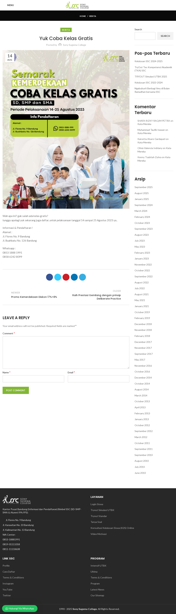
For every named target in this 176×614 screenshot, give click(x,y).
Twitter (7, 595)
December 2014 (143, 377)
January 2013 (142, 419)
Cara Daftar (9, 571)
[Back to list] (66, 294)
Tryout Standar (99, 516)
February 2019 (142, 318)
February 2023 (142, 252)
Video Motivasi (99, 533)
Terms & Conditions (13, 577)
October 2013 (142, 401)
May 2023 (140, 246)
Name (6, 372)
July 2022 (140, 288)
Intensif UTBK (98, 565)
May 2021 (140, 300)
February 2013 (142, 413)
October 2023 (142, 222)
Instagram (8, 583)
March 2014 (141, 395)
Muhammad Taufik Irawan (151, 129)
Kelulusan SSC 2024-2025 (149, 61)
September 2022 (144, 276)
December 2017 (143, 341)
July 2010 (140, 466)
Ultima (94, 571)
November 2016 (143, 365)
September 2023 (144, 228)
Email (71, 372)
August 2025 (142, 193)
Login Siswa (97, 504)
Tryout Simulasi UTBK (102, 510)
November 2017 (143, 347)
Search (138, 29)
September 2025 (144, 187)
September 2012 (144, 431)
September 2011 (144, 448)
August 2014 (142, 389)
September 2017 (144, 353)
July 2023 (140, 240)
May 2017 (140, 359)
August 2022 (142, 282)
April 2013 (140, 407)
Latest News (97, 589)
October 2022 (142, 270)
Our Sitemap (97, 595)
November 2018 (143, 329)
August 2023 (142, 234)
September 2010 (144, 454)
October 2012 (142, 425)
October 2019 (142, 312)
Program (95, 583)
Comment (9, 333)
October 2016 (142, 371)
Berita (92, 16)
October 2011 (142, 443)
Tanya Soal (96, 521)
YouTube (8, 589)
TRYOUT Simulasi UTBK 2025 (151, 76)
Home (83, 16)
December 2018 (143, 324)
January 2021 (142, 306)
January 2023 (142, 258)
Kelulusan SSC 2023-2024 (149, 82)
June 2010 (140, 472)
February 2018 (142, 335)
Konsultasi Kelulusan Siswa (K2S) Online (112, 527)
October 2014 (142, 383)
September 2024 (144, 205)
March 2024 (141, 210)
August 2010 (142, 460)
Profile (6, 565)
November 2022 (143, 264)
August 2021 (142, 294)
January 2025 (142, 198)
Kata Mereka (144, 123)
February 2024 (142, 216)
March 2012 (141, 437)
